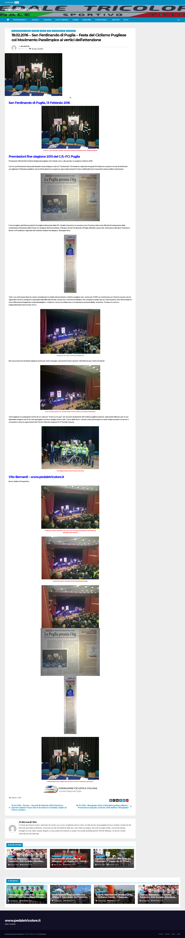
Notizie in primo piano (58, 30)
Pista (126, 20)
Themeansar (42, 934)
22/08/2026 (146, 900)
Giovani (35, 20)
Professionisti (20, 20)
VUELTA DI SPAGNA (67, 856)
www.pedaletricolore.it (23, 9)
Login (178, 934)
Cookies (167, 934)
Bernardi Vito (25, 46)
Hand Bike (86, 20)
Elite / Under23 (62, 20)
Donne (75, 20)
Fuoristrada (101, 20)
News (48, 30)
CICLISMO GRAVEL (101, 891)
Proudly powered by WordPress (14, 934)
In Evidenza (35, 30)
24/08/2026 (14, 900)
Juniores (47, 20)
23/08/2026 (58, 900)
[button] (178, 20)
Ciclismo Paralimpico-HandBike (21, 30)
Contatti (160, 934)
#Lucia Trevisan (37, 49)
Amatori (115, 20)
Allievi (54, 891)
